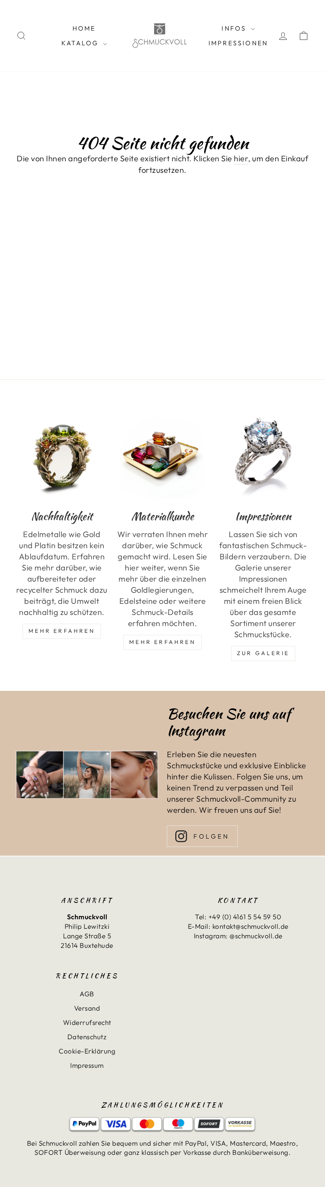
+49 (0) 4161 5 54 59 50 (244, 916)
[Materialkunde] (162, 456)
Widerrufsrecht (87, 1022)
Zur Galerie (263, 653)
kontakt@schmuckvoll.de (250, 926)
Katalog (81, 43)
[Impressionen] (263, 456)
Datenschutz (87, 1036)
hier (241, 158)
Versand (87, 1008)
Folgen (211, 836)
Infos (235, 28)
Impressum (87, 1065)
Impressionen (238, 43)
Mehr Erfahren (62, 630)
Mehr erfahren (162, 642)
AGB (87, 994)
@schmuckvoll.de (256, 936)
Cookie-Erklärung (87, 1051)
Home (84, 28)
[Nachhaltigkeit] (62, 456)
